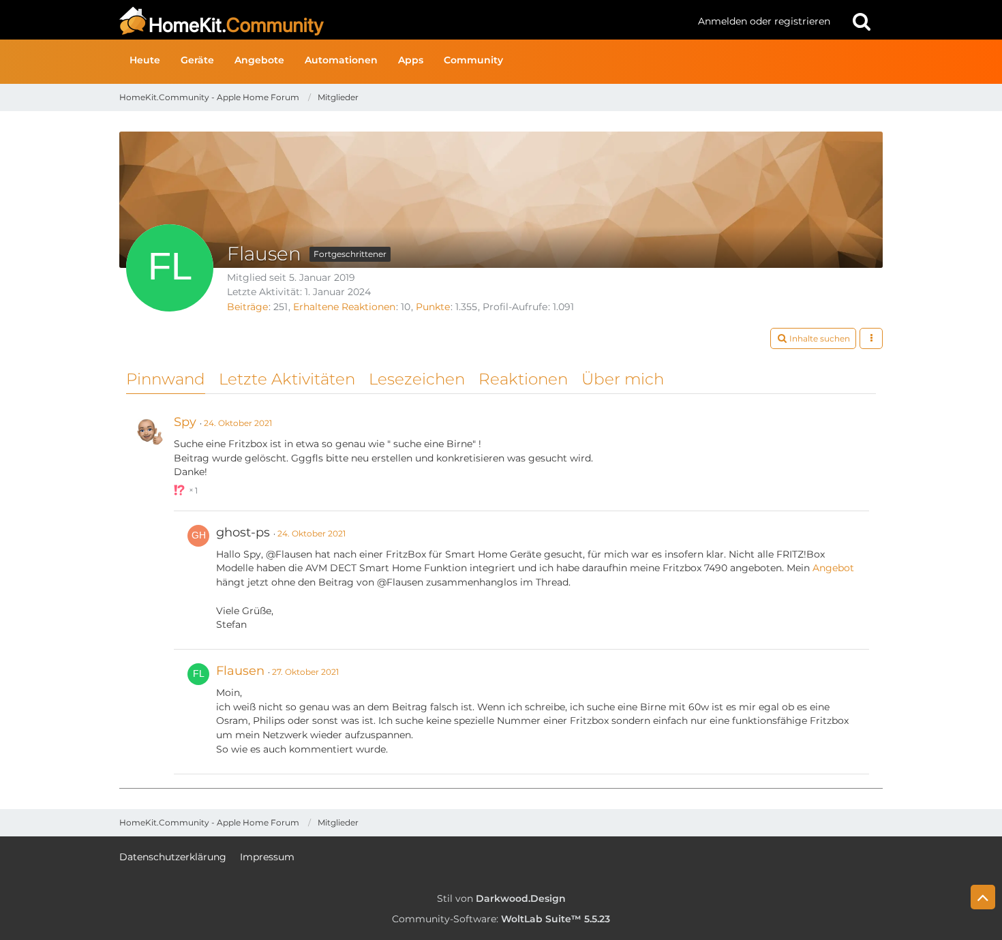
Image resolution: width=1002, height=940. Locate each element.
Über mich (622, 379)
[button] (813, 339)
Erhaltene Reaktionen (344, 307)
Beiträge (247, 307)
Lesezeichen (417, 379)
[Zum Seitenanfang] (983, 897)
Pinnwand (165, 379)
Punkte (433, 307)
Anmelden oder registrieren (764, 21)
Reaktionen (523, 379)
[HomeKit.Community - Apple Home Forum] (403, 21)
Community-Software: (501, 919)
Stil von (501, 898)
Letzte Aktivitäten (287, 379)
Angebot (833, 568)
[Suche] (861, 21)
